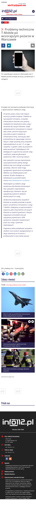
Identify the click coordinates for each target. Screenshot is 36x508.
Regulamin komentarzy (10, 474)
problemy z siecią (16, 285)
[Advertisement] (18, 504)
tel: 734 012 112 (9, 447)
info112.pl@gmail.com (17, 5)
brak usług (9, 285)
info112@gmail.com (10, 18)
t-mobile (24, 285)
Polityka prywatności (9, 471)
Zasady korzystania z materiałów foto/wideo (14, 477)
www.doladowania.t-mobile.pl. (19, 180)
